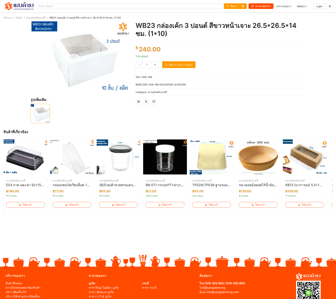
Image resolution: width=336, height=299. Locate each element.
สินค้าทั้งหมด (14, 283)
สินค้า (19, 17)
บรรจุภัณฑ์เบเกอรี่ (36, 17)
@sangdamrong (215, 287)
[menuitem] (284, 6)
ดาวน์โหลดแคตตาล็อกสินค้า (23, 287)
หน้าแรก (8, 17)
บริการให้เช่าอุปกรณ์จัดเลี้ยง (23, 296)
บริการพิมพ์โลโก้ (16, 292)
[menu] (292, 6)
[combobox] (142, 6)
